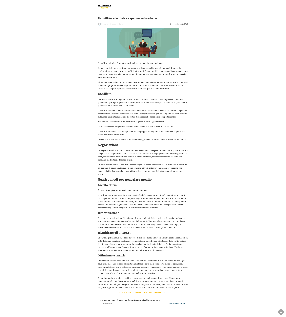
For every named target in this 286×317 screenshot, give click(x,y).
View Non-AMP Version (177, 303)
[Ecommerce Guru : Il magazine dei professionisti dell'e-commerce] (104, 11)
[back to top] (281, 312)
